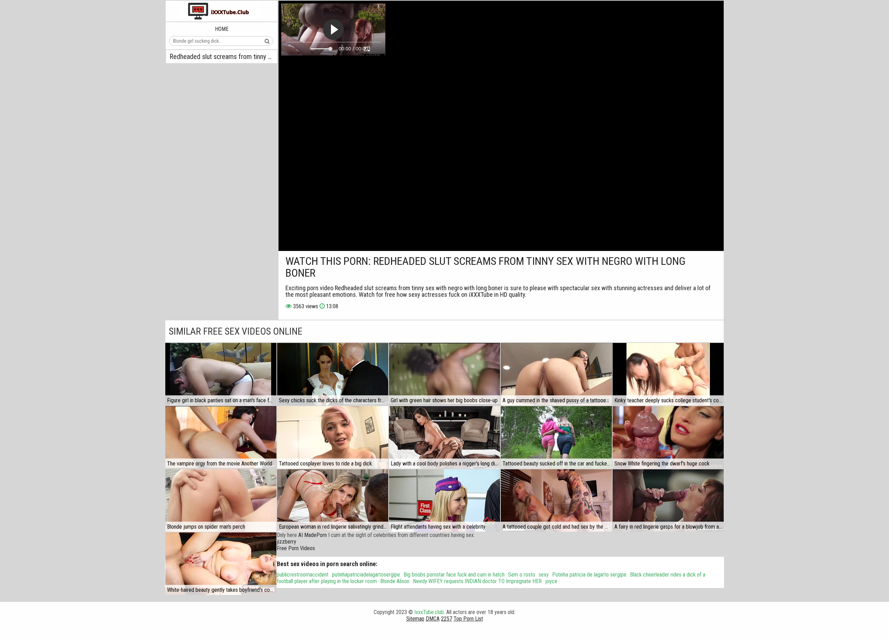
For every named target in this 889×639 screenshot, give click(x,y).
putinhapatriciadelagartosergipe (366, 574)
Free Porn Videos (296, 548)
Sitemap (415, 618)
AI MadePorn (312, 535)
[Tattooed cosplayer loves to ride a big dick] (332, 437)
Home (222, 29)
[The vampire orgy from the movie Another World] (220, 437)
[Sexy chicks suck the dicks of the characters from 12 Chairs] (332, 374)
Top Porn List (468, 618)
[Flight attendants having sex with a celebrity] (444, 500)
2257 (446, 618)
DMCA (433, 618)
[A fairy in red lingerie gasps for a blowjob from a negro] (668, 500)
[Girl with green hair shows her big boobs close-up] (444, 374)
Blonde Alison (394, 581)
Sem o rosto (521, 574)
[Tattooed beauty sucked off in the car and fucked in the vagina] (556, 437)
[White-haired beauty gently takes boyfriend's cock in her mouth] (220, 563)
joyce (551, 581)
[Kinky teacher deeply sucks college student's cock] (668, 374)
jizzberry (286, 541)
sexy (544, 574)
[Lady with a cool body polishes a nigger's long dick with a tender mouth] (444, 437)
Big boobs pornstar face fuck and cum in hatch (454, 574)
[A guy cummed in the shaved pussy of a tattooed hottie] (556, 374)
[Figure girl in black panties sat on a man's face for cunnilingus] (220, 374)
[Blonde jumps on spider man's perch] (220, 500)
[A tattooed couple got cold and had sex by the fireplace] (556, 500)
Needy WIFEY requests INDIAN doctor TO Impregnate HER (477, 581)
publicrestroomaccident (303, 574)
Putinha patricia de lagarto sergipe (589, 574)
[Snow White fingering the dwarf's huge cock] (668, 437)
